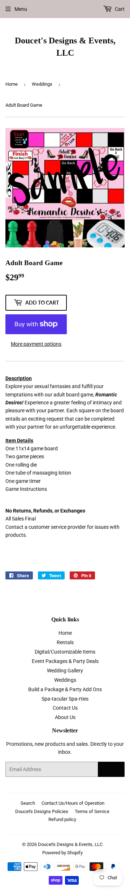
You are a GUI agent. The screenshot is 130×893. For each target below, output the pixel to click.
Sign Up (111, 769)
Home (11, 84)
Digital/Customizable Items (65, 652)
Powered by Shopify (62, 852)
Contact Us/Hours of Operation (73, 803)
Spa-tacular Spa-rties (65, 699)
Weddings (42, 84)
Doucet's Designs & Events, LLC (65, 46)
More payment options (36, 344)
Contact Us (65, 708)
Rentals (65, 642)
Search (28, 803)
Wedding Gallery (65, 670)
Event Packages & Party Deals (65, 661)
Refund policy (62, 819)
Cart (119, 9)
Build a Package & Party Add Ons (65, 689)
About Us (65, 717)
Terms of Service (92, 811)
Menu (20, 9)
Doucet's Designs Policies (41, 811)
